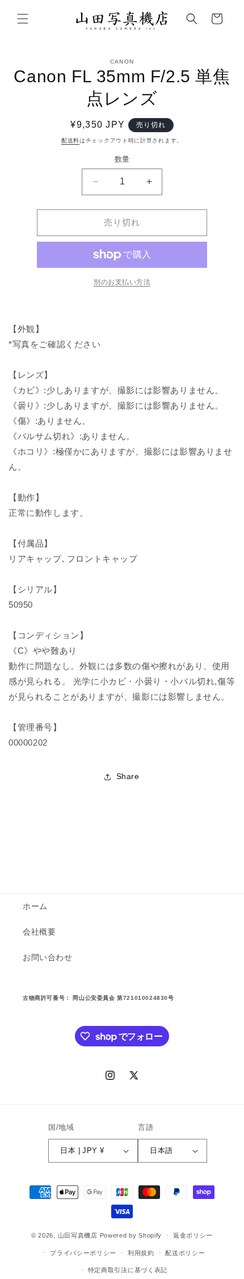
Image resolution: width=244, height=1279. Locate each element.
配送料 (70, 140)
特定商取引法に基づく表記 (127, 1270)
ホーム (35, 906)
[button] (22, 18)
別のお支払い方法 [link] (122, 282)
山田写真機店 (78, 1235)
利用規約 (141, 1252)
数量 (122, 159)
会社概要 (39, 931)
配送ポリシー (185, 1252)
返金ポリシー (193, 1235)
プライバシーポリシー (83, 1252)
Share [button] (128, 776)
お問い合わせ (48, 957)
